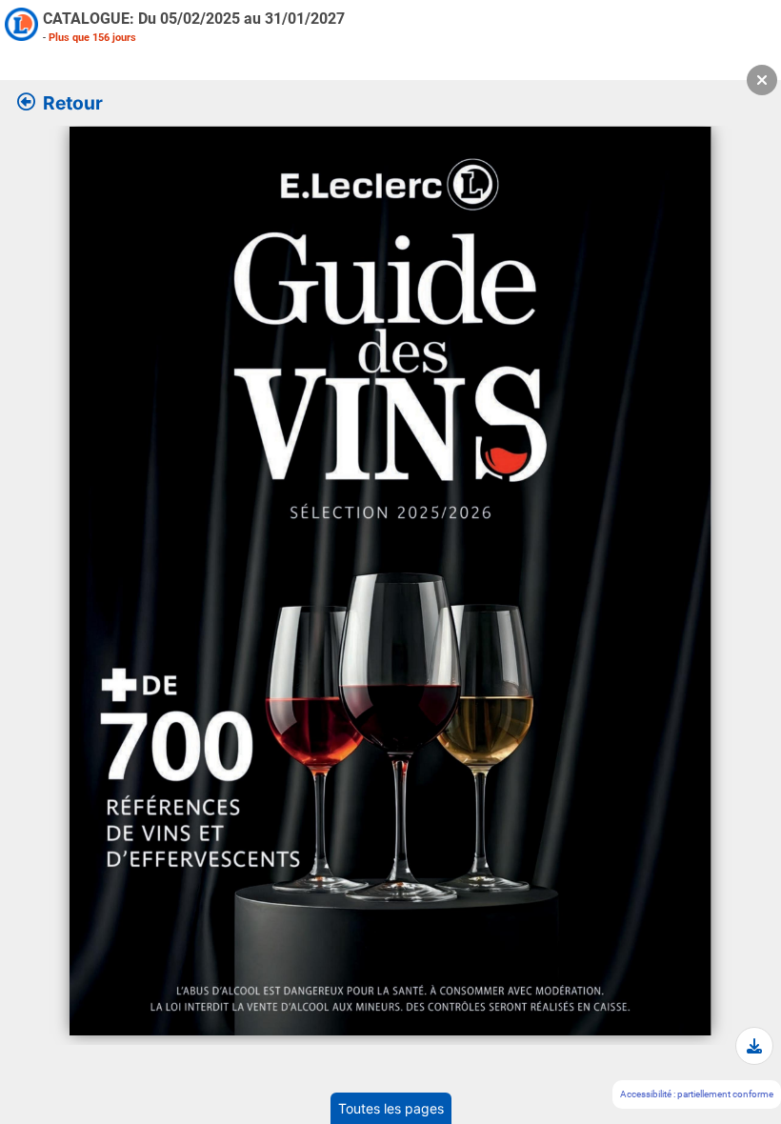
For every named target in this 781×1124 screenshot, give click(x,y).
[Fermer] (762, 80)
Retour (73, 102)
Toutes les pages (391, 1108)
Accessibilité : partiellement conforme (696, 1094)
